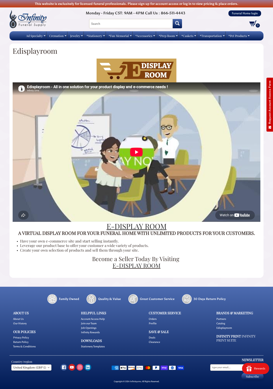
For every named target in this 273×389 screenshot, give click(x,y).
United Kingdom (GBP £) (29, 367)
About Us (18, 319)
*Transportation (212, 37)
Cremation (57, 37)
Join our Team (89, 323)
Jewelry (76, 37)
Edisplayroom (224, 327)
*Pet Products (239, 37)
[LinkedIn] (87, 367)
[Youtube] (72, 367)
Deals (152, 337)
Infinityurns (135, 381)
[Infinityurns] (28, 18)
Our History (20, 323)
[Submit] (177, 23)
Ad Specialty (36, 37)
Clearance (154, 342)
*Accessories (145, 37)
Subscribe (252, 376)
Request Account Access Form (269, 103)
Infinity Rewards (90, 332)
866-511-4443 (173, 13)
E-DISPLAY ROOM (136, 265)
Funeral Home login (245, 13)
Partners (221, 319)
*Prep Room (168, 37)
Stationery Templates (93, 346)
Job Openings (88, 327)
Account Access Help (93, 319)
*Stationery (96, 37)
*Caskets (188, 37)
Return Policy (20, 342)
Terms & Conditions (24, 346)
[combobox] (131, 23)
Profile (153, 323)
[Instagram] (80, 367)
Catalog (220, 323)
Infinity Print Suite (236, 338)
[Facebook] (64, 367)
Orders (153, 319)
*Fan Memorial (120, 37)
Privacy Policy (21, 337)
